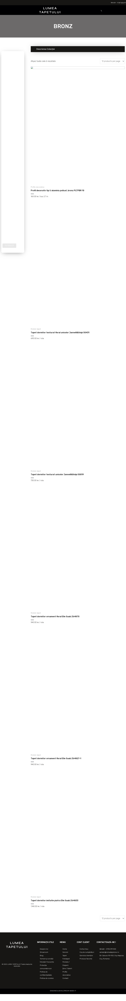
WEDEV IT (72, 991)
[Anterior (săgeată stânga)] (2, 1000)
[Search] (100, 10)
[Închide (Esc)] (2, 996)
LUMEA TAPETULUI (50, 10)
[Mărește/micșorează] (18, 996)
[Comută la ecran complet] (13, 996)
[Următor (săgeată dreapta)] (7, 1000)
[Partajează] (7, 996)
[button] (24, 10)
